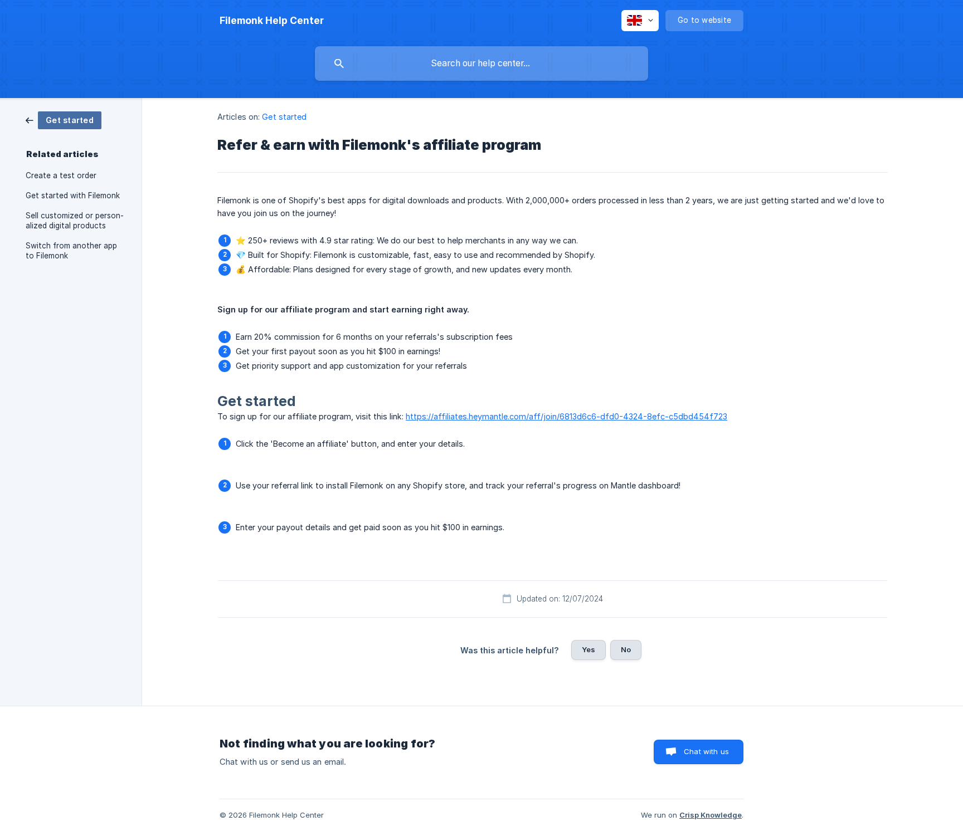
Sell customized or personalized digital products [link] (75, 220)
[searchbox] (481, 63)
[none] (272, 20)
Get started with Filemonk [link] (73, 195)
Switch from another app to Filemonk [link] (71, 250)
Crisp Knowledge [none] (710, 814)
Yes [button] (588, 649)
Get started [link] (284, 116)
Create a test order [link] (61, 175)
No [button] (626, 649)
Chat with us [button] (706, 751)
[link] (63, 119)
